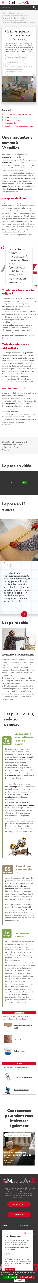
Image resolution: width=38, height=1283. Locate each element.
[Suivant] (24, 614)
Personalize (19, 1280)
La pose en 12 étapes (13, 120)
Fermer (28, 1233)
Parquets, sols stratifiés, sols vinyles (13, 20)
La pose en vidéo (11, 117)
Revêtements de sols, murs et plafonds (14, 18)
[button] (19, 639)
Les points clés (10, 123)
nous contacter (17, 1204)
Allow (24, 482)
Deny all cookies (27, 1277)
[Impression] (35, 523)
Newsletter (19, 1214)
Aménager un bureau (14, 71)
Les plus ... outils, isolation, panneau (19, 126)
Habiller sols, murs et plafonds (18, 66)
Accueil (4, 13)
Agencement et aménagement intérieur (15, 15)
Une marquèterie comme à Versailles (19, 114)
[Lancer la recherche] (34, 7)
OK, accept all (11, 1277)
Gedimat (22, 1019)
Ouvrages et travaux (15, 13)
